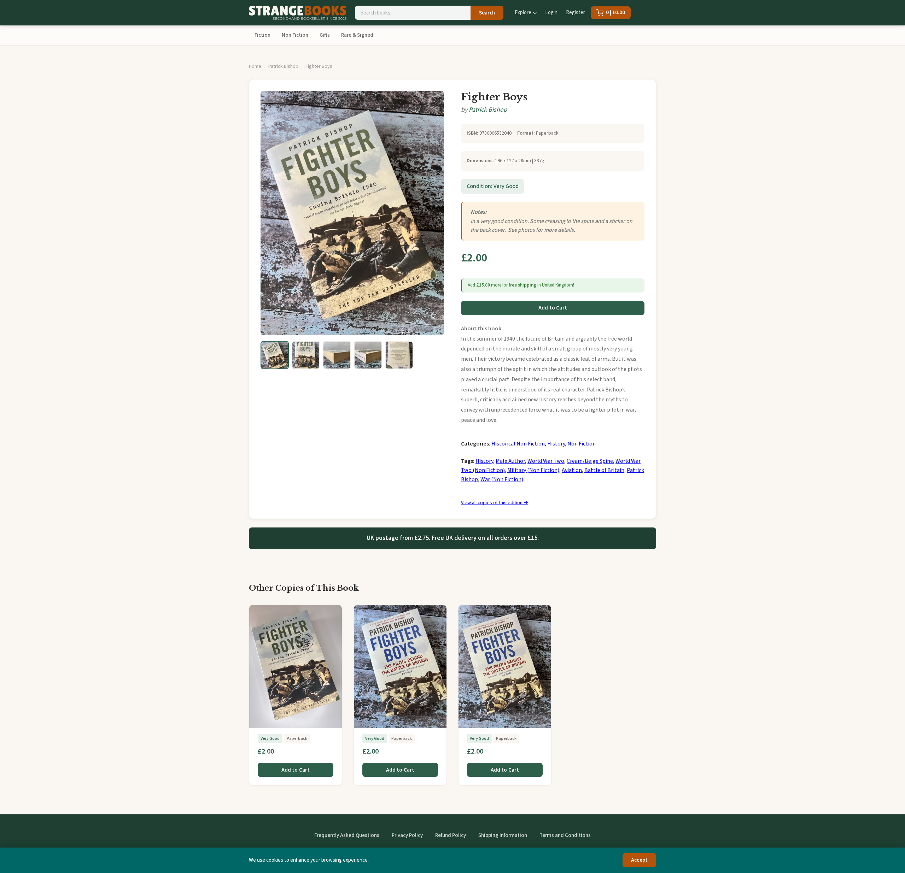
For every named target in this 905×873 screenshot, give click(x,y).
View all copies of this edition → (494, 502)
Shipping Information (502, 835)
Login (551, 12)
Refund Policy (450, 835)
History (556, 444)
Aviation (572, 470)
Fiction (262, 35)
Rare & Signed (357, 35)
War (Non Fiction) (501, 479)
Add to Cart (552, 308)
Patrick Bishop (283, 66)
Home (255, 66)
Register (575, 12)
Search (487, 13)
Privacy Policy (407, 835)
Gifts (325, 35)
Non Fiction (295, 35)
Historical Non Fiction (518, 444)
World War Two (545, 461)
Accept (639, 860)
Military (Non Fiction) (533, 470)
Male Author (510, 461)
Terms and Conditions (565, 835)
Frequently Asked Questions (346, 835)
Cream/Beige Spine (590, 461)
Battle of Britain (604, 470)
